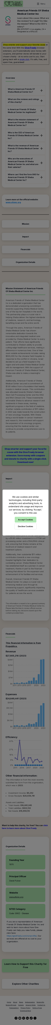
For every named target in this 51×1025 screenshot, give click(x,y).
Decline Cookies (25, 526)
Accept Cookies (25, 519)
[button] (25, 512)
